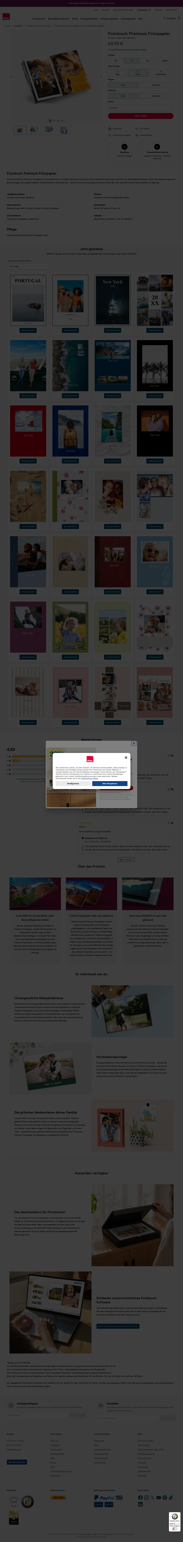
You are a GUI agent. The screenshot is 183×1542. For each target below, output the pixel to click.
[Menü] (179, 1513)
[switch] (174, 1528)
